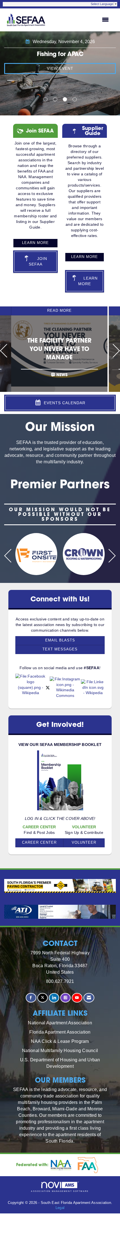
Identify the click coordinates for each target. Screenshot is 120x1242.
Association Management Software (60, 1191)
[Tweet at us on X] (42, 998)
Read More (59, 311)
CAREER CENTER (39, 843)
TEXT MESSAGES (60, 649)
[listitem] (60, 349)
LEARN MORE (35, 243)
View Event (60, 68)
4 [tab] (75, 99)
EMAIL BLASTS (60, 640)
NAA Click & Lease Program (60, 1041)
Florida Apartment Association (59, 1031)
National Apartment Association (60, 1022)
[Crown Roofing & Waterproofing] (84, 554)
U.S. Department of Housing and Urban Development (60, 1063)
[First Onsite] (36, 554)
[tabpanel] (60, 73)
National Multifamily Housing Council (60, 1050)
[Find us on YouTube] (77, 998)
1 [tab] (45, 99)
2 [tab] (55, 99)
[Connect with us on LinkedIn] (54, 998)
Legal (60, 1208)
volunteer (84, 843)
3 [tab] (65, 99)
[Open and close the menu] (81, 19)
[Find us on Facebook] (31, 998)
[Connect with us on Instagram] (65, 998)
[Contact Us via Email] (88, 998)
